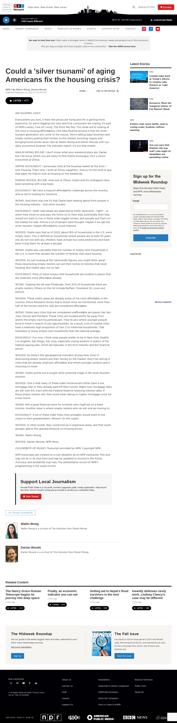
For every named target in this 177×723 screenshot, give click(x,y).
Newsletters (146, 7)
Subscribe (151, 237)
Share (82, 91)
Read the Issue (124, 656)
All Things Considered (20, 512)
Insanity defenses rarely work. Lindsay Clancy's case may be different (149, 594)
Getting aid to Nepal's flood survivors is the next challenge (109, 594)
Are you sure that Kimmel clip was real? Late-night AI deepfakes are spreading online (160, 151)
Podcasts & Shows (69, 28)
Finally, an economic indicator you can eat (62, 592)
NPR (151, 72)
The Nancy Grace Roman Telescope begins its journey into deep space (23, 594)
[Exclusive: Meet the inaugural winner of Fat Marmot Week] (139, 104)
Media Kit (139, 692)
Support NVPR (110, 28)
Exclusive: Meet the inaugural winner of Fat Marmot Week (160, 106)
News (6, 28)
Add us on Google (105, 91)
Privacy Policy (39, 692)
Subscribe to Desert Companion (113, 686)
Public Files (140, 686)
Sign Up (17, 656)
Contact (130, 28)
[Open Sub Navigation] (12, 29)
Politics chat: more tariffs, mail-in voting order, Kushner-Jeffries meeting (149, 127)
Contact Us (67, 686)
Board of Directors (144, 680)
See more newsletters (21, 647)
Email (136, 201)
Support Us (67, 705)
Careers (65, 698)
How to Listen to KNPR (109, 705)
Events (91, 28)
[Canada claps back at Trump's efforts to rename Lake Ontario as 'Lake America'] (139, 77)
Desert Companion (27, 28)
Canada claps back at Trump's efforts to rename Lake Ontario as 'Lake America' (159, 82)
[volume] (14, 20)
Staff (64, 692)
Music (48, 28)
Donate (167, 7)
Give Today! (32, 496)
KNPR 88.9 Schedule (108, 692)
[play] (6, 20)
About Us (66, 680)
